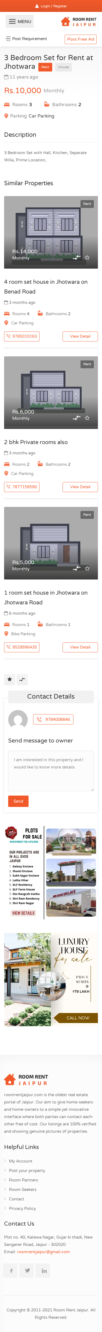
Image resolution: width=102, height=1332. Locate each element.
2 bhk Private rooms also (36, 442)
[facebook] (10, 1270)
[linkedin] (43, 1270)
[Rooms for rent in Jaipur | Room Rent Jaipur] (79, 22)
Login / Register (54, 6)
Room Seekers (22, 1189)
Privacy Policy (22, 1208)
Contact (16, 1199)
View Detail (80, 336)
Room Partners (23, 1180)
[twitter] (26, 1270)
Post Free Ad (80, 39)
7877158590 (24, 487)
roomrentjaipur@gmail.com (43, 1251)
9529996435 (24, 647)
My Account (20, 1161)
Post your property (27, 1170)
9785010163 (24, 336)
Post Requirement (29, 38)
